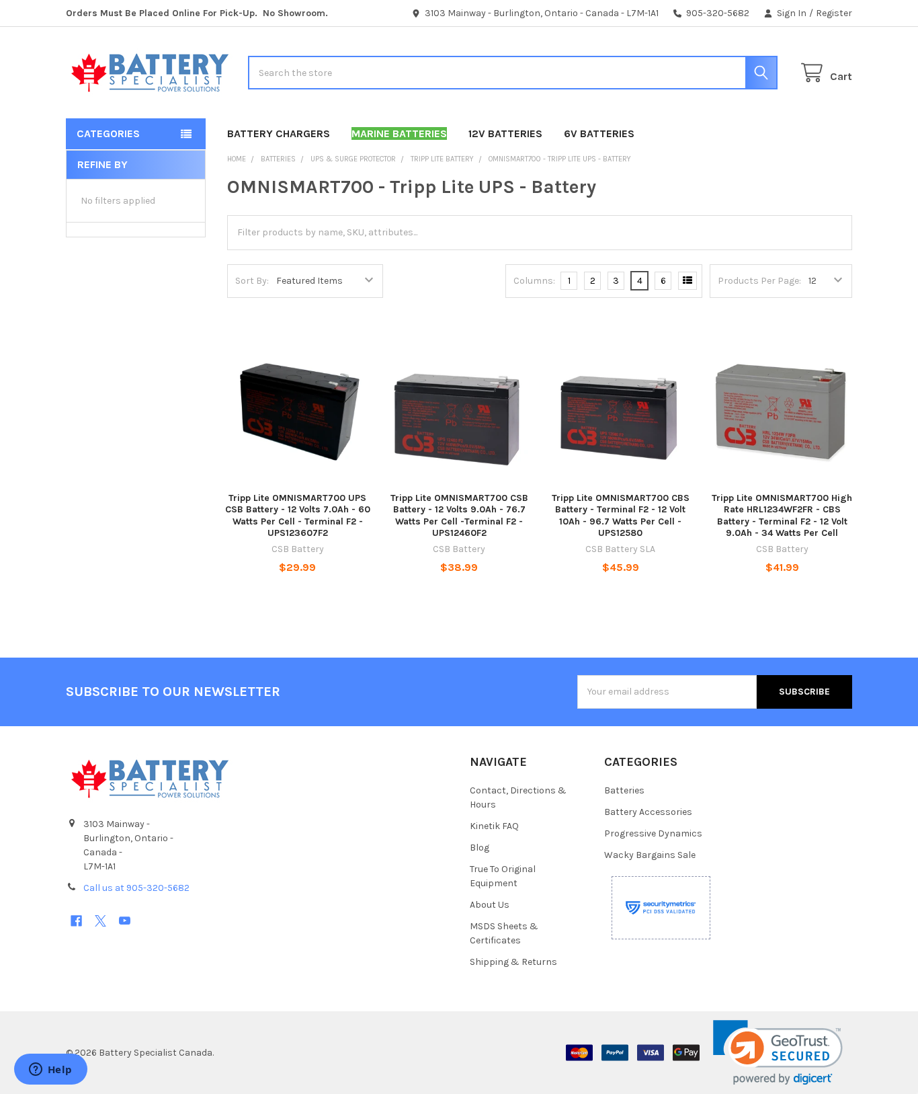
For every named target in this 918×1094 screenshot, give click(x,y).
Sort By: (252, 280)
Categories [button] (108, 133)
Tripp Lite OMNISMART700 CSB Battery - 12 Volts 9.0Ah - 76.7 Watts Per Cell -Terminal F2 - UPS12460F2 (459, 515)
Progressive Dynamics (653, 833)
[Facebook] (76, 920)
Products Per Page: (759, 280)
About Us (489, 904)
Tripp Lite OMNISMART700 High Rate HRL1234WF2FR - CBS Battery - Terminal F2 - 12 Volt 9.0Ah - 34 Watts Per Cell (782, 515)
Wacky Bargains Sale (650, 855)
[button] (777, 1053)
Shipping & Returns (513, 962)
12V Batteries (505, 133)
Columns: (534, 280)
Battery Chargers (278, 133)
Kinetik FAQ (494, 826)
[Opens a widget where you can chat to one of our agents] (50, 1070)
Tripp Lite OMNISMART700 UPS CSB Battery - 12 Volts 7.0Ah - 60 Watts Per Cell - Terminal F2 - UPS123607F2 (297, 515)
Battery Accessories (648, 812)
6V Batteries (599, 133)
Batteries (624, 790)
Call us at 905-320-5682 (136, 888)
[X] (100, 920)
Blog (479, 847)
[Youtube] (124, 920)
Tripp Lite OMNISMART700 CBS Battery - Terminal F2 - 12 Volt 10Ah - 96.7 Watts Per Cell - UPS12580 (621, 515)
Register (834, 13)
